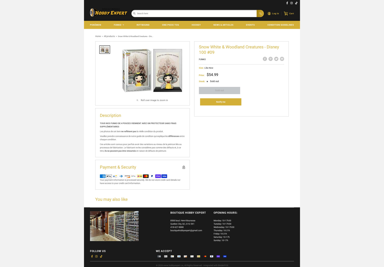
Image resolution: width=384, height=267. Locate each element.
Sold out (219, 90)
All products (109, 36)
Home (98, 36)
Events (250, 25)
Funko (118, 25)
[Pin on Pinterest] (270, 59)
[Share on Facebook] (265, 59)
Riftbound (143, 25)
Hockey (196, 25)
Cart (291, 13)
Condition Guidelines (280, 25)
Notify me (220, 102)
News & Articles (223, 25)
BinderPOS (223, 265)
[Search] (260, 13)
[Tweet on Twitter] (276, 59)
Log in (275, 13)
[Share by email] (282, 59)
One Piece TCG (170, 25)
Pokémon (95, 25)
